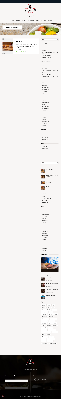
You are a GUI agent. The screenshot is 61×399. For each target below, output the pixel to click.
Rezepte (18, 20)
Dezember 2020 (45, 106)
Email (6, 378)
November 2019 (45, 121)
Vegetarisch (50, 341)
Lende (43, 325)
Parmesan (44, 329)
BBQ (53, 305)
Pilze (54, 329)
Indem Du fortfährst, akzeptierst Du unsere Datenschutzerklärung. (13, 385)
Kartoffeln (52, 320)
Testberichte (45, 139)
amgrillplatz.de (38, 396)
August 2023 (44, 91)
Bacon (49, 305)
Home (13, 20)
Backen (43, 305)
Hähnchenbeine (45, 318)
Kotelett (50, 323)
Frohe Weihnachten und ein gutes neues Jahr (50, 50)
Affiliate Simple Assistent (52, 155)
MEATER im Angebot (46, 57)
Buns (53, 307)
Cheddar (48, 309)
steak (53, 338)
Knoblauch (44, 323)
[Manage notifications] (3, 396)
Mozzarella (44, 327)
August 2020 (44, 112)
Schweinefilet (44, 336)
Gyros (55, 314)
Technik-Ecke (31, 20)
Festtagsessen (44, 312)
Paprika (50, 327)
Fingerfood (44, 314)
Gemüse (50, 314)
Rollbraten (48, 332)
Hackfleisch (44, 316)
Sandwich (55, 332)
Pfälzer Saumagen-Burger (52, 175)
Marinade (49, 325)
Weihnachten (44, 343)
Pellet (50, 329)
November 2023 (45, 89)
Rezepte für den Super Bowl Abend (50, 47)
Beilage (43, 307)
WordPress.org (45, 152)
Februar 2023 (45, 95)
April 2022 (44, 98)
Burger (43, 309)
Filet (51, 312)
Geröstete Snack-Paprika (51, 180)
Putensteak (48, 74)
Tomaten (43, 341)
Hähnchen (51, 316)
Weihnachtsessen (53, 343)
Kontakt (50, 20)
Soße (49, 338)
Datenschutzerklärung (33, 369)
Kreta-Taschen (50, 64)
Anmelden (44, 146)
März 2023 (44, 93)
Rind (43, 332)
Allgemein (44, 132)
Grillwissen (24, 20)
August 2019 (44, 123)
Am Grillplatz (43, 20)
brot (48, 307)
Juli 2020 (44, 115)
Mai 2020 (44, 117)
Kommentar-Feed (46, 150)
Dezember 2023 (45, 87)
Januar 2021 (44, 104)
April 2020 (44, 119)
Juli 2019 (44, 125)
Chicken (54, 309)
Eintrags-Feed (45, 148)
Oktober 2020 (45, 110)
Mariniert (55, 325)
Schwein (48, 334)
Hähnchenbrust (53, 318)
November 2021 (45, 102)
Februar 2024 (45, 85)
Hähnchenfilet (44, 320)
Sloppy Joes (19, 41)
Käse (55, 323)
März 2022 (44, 100)
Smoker (43, 338)
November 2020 (45, 108)
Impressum (26, 369)
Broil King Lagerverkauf (47, 55)
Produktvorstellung (47, 135)
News (37, 20)
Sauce (43, 334)
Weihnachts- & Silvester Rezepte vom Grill (50, 53)
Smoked (51, 336)
